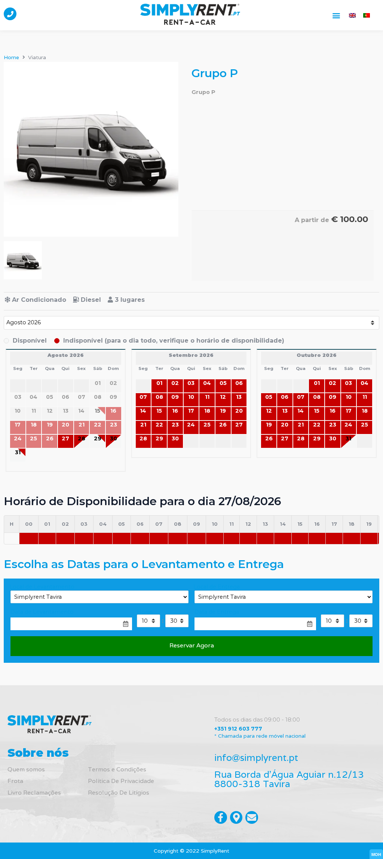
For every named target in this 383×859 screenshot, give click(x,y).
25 (207, 424)
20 (239, 410)
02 (175, 383)
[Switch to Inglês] (352, 15)
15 (159, 410)
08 (159, 397)
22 (159, 424)
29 (97, 438)
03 (190, 383)
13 (239, 397)
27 (65, 438)
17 (191, 410)
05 (223, 383)
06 (239, 383)
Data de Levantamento (42, 611)
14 (143, 410)
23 (175, 424)
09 (175, 397)
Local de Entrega (216, 586)
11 (207, 397)
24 (191, 424)
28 (81, 438)
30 (113, 438)
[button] (336, 15)
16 (175, 410)
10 (191, 397)
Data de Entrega (216, 611)
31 (18, 452)
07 (143, 397)
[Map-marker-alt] (236, 817)
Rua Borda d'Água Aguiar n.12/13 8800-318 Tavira (289, 779)
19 (223, 410)
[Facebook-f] (220, 817)
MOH (376, 854)
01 (159, 383)
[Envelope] (251, 817)
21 (143, 424)
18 (207, 410)
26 (223, 424)
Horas (145, 611)
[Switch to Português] (366, 15)
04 (207, 383)
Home (11, 57)
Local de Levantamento (41, 586)
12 (223, 397)
